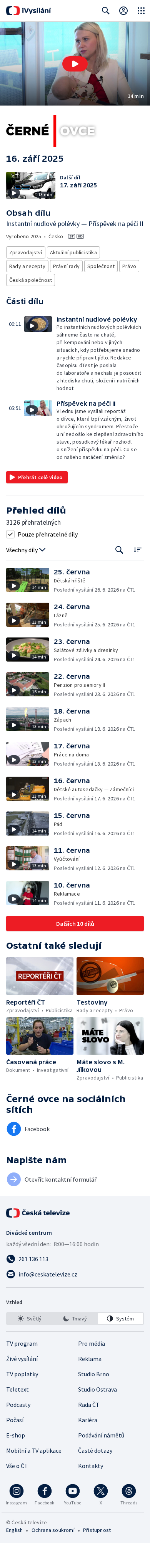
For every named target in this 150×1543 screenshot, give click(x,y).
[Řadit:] (137, 549)
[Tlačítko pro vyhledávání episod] (119, 550)
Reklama (90, 1359)
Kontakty (90, 1466)
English (14, 1530)
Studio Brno (93, 1374)
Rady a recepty (27, 266)
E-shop (15, 1435)
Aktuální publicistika (73, 252)
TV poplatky (22, 1374)
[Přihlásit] (123, 10)
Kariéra (87, 1420)
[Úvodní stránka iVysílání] (28, 10)
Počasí (14, 1420)
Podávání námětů (101, 1435)
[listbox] (75, 1318)
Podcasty (18, 1404)
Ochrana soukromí (53, 1530)
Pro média (91, 1343)
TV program (22, 1343)
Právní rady (66, 266)
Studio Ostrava (97, 1389)
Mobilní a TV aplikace (34, 1450)
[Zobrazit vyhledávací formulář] (106, 10)
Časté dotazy (95, 1450)
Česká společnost (30, 279)
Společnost (101, 266)
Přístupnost (97, 1530)
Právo (129, 266)
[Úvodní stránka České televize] (38, 1213)
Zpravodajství (25, 252)
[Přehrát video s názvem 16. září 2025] (75, 64)
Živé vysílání (22, 1359)
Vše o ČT (17, 1466)
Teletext (17, 1389)
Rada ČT (89, 1404)
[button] (75, 64)
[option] (29, 1318)
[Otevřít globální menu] (141, 10)
